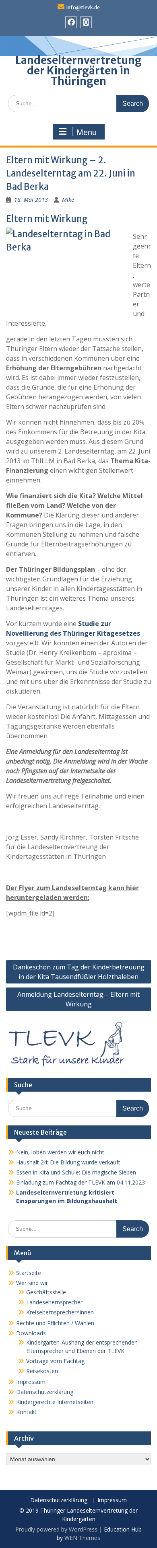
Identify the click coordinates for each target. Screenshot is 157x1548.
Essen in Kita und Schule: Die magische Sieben (76, 1172)
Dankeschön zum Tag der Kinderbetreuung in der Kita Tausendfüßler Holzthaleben (79, 972)
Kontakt (26, 1412)
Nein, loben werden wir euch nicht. (60, 1152)
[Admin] (86, 22)
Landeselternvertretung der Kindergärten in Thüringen (78, 70)
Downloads (31, 1333)
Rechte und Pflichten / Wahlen (55, 1323)
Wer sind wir (32, 1283)
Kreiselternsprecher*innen (60, 1312)
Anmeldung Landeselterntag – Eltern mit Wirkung (78, 999)
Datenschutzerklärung (44, 1392)
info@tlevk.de (83, 7)
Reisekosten (42, 1371)
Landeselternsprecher (54, 1302)
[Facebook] (71, 22)
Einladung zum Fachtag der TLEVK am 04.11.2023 (80, 1182)
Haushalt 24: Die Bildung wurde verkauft (68, 1162)
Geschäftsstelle (46, 1292)
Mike (68, 199)
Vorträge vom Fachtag (55, 1361)
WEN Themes (82, 1538)
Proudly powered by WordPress (56, 1529)
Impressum (30, 1382)
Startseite (28, 1273)
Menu (86, 132)
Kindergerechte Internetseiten (54, 1402)
